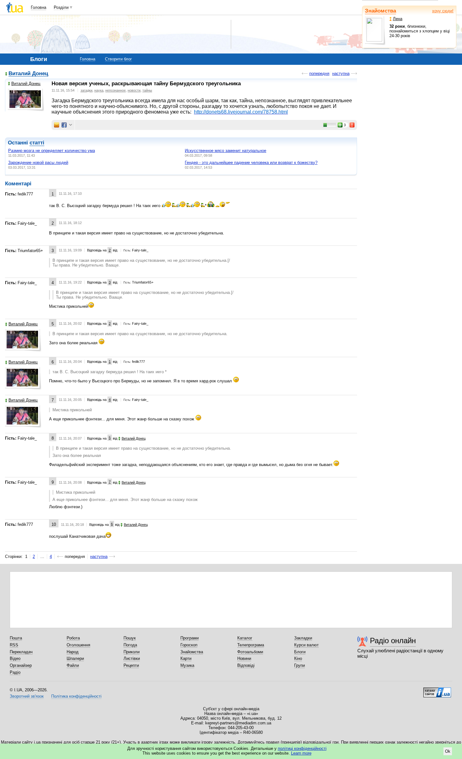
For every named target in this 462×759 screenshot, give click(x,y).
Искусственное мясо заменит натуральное (225, 150)
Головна (38, 7)
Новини (244, 658)
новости (134, 90)
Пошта (16, 638)
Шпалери (75, 658)
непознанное (115, 90)
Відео (15, 658)
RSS (14, 645)
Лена (397, 18)
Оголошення (78, 645)
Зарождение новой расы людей (38, 162)
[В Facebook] (64, 124)
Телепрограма (250, 645)
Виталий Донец (28, 73)
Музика (187, 665)
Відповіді (246, 665)
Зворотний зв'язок (27, 696)
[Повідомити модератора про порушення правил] (352, 124)
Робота (73, 638)
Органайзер (21, 665)
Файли (73, 665)
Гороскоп (188, 645)
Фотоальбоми (250, 651)
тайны (147, 90)
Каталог (244, 638)
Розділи (61, 7)
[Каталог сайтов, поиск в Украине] (437, 690)
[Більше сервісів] (70, 125)
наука (98, 90)
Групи (299, 665)
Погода (130, 645)
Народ (73, 651)
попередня (319, 73)
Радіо (15, 672)
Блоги (299, 651)
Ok (447, 751)
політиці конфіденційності (302, 748)
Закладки (303, 638)
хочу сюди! (443, 10)
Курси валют (306, 645)
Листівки (132, 658)
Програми (189, 638)
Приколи (132, 651)
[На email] (56, 124)
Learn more (301, 753)
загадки (86, 90)
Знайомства (380, 11)
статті (37, 143)
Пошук (130, 638)
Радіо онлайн (393, 640)
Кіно (298, 658)
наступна (340, 73)
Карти (185, 658)
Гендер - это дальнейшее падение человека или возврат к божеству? (251, 162)
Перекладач (21, 651)
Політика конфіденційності (76, 696)
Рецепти (131, 665)
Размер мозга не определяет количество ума (51, 150)
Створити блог (118, 59)
